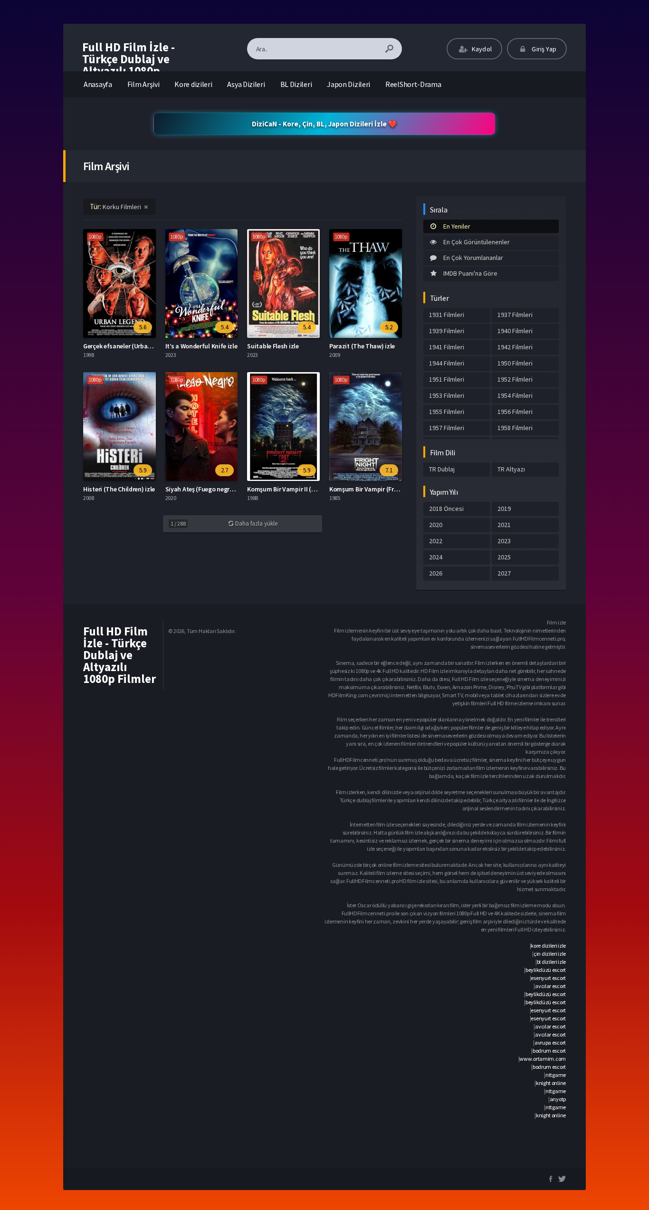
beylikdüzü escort (545, 969)
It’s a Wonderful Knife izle (201, 346)
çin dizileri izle (550, 953)
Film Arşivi (143, 84)
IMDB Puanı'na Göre (470, 273)
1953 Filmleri (446, 395)
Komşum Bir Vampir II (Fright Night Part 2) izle (311, 489)
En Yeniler (456, 226)
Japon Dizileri (348, 84)
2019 (504, 508)
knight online (551, 1082)
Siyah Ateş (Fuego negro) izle (206, 489)
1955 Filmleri (446, 411)
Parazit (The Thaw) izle (362, 346)
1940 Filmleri (515, 331)
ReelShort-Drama (413, 84)
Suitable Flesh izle (272, 346)
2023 (504, 541)
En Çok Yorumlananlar (473, 257)
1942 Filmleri (515, 347)
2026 (435, 573)
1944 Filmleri (446, 363)
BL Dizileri (296, 84)
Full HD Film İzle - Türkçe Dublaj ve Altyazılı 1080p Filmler (128, 64)
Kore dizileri (193, 84)
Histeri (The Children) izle (119, 489)
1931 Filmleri (446, 314)
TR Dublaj (442, 469)
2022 (435, 541)
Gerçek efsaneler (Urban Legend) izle (134, 346)
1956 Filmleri (515, 411)
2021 (504, 524)
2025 (504, 557)
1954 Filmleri (515, 395)
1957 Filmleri (446, 427)
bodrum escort (549, 1050)
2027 (504, 573)
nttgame (555, 1074)
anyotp (558, 1099)
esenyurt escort (548, 977)
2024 (435, 557)
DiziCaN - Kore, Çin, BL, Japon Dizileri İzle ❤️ (324, 123)
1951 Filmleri (446, 379)
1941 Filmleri (446, 347)
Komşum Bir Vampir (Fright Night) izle (382, 489)
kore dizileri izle (548, 945)
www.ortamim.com (542, 1058)
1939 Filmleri (446, 331)
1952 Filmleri (515, 379)
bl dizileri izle (551, 961)
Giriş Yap (543, 49)
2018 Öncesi (446, 508)
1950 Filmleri (515, 363)
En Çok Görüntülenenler (476, 242)
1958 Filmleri (515, 427)
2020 (435, 524)
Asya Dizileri (246, 84)
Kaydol (481, 49)
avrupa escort (550, 1042)
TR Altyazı (511, 469)
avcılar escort (550, 985)
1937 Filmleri (515, 314)
